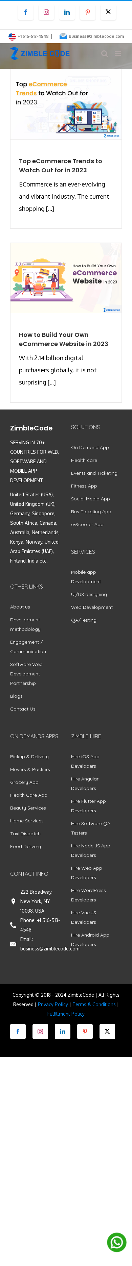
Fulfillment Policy (66, 1014)
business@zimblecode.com (96, 36)
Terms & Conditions (94, 1004)
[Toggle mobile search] (104, 53)
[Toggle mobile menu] (118, 53)
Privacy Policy (53, 1004)
